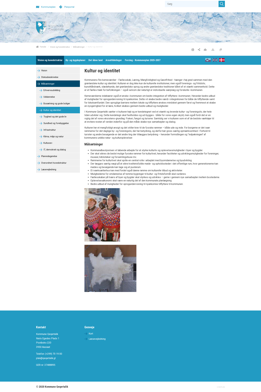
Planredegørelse (49, 156)
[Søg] (222, 4)
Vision (44, 70)
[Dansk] (222, 61)
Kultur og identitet (52, 110)
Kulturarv (47, 143)
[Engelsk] (215, 61)
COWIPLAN (221, 387)
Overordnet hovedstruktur (53, 163)
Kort (91, 333)
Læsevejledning (48, 169)
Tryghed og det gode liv (54, 116)
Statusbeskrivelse (49, 77)
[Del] (199, 49)
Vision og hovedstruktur (60, 47)
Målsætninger (79, 47)
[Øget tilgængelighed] (221, 49)
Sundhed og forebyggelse (56, 123)
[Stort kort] (205, 49)
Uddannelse (49, 97)
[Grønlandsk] (208, 61)
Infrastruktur (49, 130)
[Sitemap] (213, 49)
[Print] (193, 49)
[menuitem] (50, 60)
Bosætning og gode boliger (56, 103)
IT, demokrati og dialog (54, 149)
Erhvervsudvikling (51, 90)
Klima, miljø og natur (53, 136)
